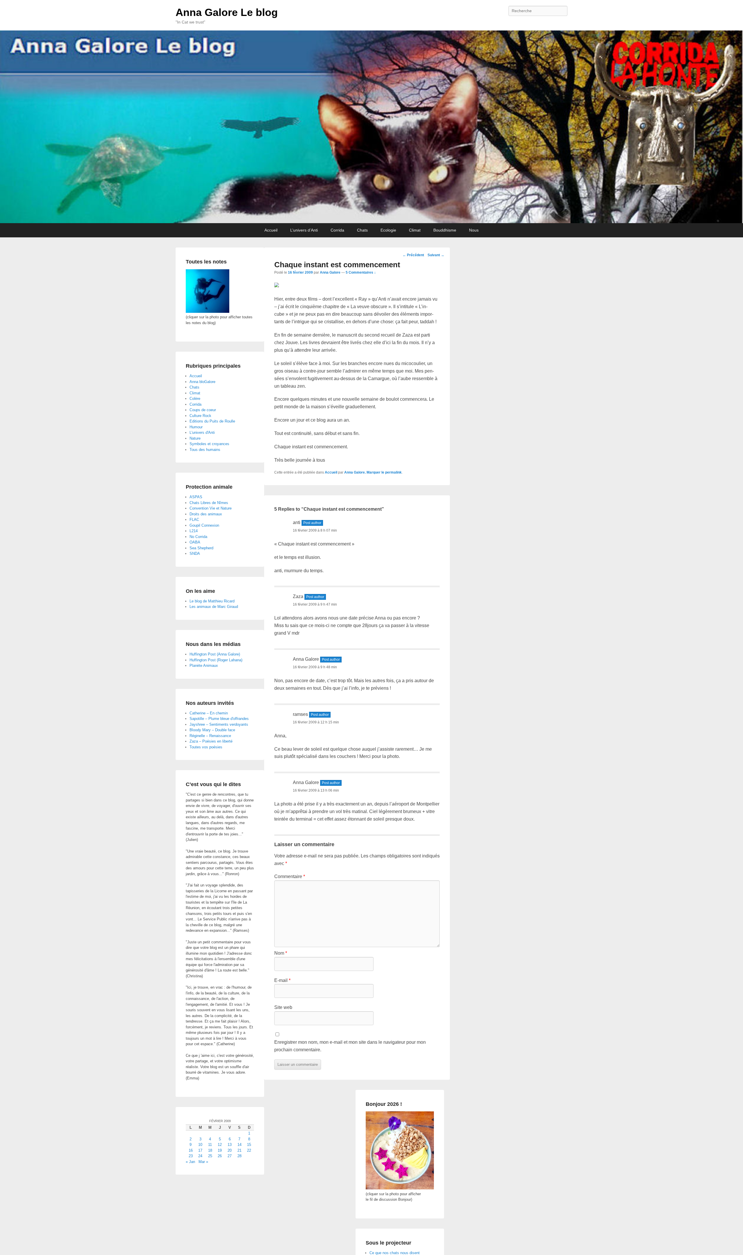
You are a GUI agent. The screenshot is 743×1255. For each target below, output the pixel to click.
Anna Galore (330, 272)
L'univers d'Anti (202, 432)
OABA (195, 542)
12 (220, 1144)
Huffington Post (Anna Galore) (215, 654)
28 (239, 1156)
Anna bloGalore (202, 382)
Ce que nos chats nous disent (394, 1253)
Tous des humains (205, 449)
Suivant (436, 255)
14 (239, 1144)
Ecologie (388, 230)
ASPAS (196, 497)
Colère (195, 398)
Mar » (203, 1162)
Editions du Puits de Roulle (212, 421)
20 (230, 1150)
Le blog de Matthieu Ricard (212, 601)
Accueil (270, 230)
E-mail (282, 980)
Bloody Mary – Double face (212, 730)
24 (200, 1156)
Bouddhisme (444, 230)
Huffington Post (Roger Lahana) (216, 660)
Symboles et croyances (209, 444)
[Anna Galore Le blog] (371, 126)
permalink (393, 472)
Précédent (413, 255)
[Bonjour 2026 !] (400, 1188)
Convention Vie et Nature (211, 508)
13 (230, 1144)
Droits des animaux (206, 514)
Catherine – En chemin (209, 713)
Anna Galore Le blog (227, 12)
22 (249, 1150)
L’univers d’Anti (304, 230)
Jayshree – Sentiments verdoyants (219, 724)
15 (249, 1144)
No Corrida (198, 536)
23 (191, 1156)
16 (191, 1150)
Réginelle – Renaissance (210, 736)
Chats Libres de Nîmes (209, 503)
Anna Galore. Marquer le (364, 472)
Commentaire (289, 876)
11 (210, 1144)
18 (210, 1150)
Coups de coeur (203, 410)
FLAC (194, 519)
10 (200, 1144)
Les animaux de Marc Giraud (214, 606)
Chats (362, 230)
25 (210, 1156)
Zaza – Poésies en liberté (211, 741)
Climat (415, 230)
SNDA (195, 553)
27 (230, 1156)
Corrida (337, 230)
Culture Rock (200, 415)
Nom (280, 953)
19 (220, 1150)
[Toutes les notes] (207, 311)
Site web (283, 1007)
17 (200, 1150)
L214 (194, 531)
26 (220, 1156)
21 (239, 1150)
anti (296, 522)
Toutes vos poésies (206, 747)
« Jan (190, 1162)
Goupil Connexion (204, 525)
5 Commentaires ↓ (361, 272)
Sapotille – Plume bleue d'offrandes (219, 718)
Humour (196, 427)
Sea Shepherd (201, 548)
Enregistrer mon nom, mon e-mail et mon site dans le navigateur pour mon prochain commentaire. (350, 1046)
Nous (474, 230)
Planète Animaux (204, 665)
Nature (195, 438)
